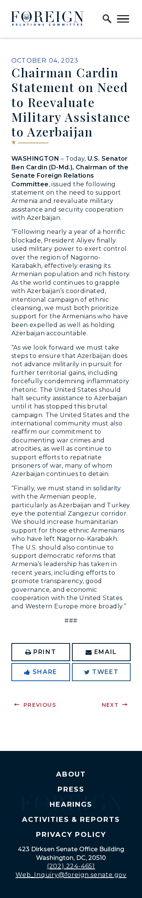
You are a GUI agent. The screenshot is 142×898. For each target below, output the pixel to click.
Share (45, 671)
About (71, 774)
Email (105, 651)
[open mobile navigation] (123, 19)
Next (110, 705)
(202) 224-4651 (71, 866)
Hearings (71, 804)
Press (71, 789)
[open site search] (107, 19)
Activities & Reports (71, 819)
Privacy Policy (71, 834)
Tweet (105, 671)
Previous (39, 705)
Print (44, 651)
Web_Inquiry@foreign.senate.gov (71, 874)
